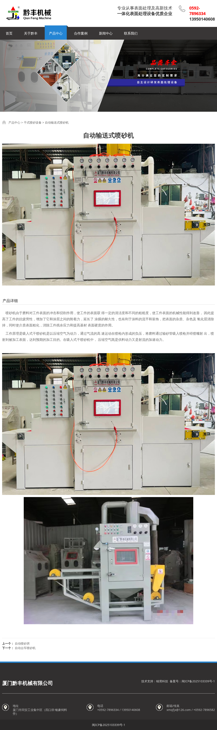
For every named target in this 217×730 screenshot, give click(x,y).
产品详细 (10, 300)
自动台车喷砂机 (25, 648)
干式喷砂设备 (33, 122)
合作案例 (81, 33)
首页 (9, 33)
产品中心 (56, 33)
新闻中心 (106, 33)
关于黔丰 (31, 33)
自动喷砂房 (22, 643)
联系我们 (131, 33)
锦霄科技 (162, 681)
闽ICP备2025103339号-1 (198, 681)
